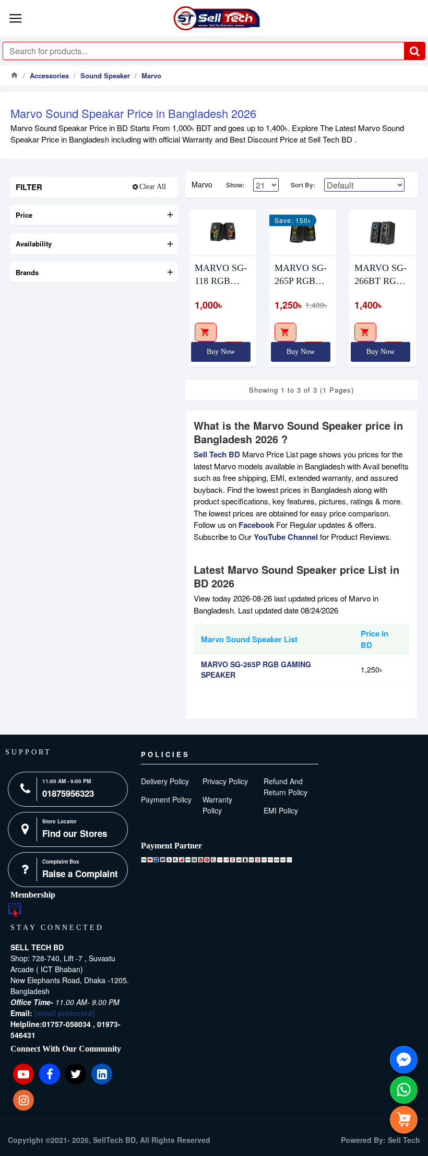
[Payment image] (216, 859)
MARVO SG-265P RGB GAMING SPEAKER (301, 275)
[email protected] (64, 1013)
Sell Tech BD (217, 454)
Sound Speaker (105, 75)
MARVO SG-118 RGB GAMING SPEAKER (221, 275)
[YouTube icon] (23, 1074)
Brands (27, 272)
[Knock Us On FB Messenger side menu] (403, 1059)
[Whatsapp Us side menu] (403, 1090)
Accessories (49, 75)
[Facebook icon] (49, 1074)
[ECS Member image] (14, 911)
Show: (235, 185)
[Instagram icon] (23, 1100)
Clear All (152, 187)
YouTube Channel (286, 536)
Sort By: (303, 185)
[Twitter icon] (75, 1074)
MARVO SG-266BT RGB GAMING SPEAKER (380, 275)
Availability (34, 244)
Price (24, 215)
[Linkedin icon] (101, 1074)
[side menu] (403, 1119)
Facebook (256, 524)
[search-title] (414, 51)
